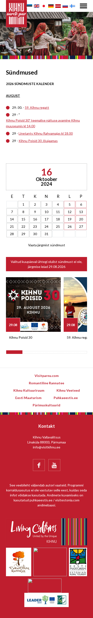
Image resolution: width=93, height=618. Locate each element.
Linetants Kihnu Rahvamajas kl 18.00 (46, 133)
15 (23, 219)
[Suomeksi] (72, 6)
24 (46, 226)
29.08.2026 (57, 267)
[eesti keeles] (29, 6)
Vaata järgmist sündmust (46, 245)
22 (23, 226)
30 (35, 234)
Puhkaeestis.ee (66, 398)
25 (58, 226)
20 (81, 219)
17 (46, 219)
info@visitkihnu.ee (46, 447)
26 (70, 226)
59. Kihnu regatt (37, 107)
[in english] (36, 6)
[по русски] (65, 6)
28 (12, 234)
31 (46, 234)
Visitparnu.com (47, 376)
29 (23, 234)
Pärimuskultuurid (46, 405)
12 (70, 212)
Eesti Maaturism (28, 398)
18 (58, 219)
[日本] (43, 6)
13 (81, 212)
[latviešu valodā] (58, 6)
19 (70, 219)
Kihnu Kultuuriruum (28, 390)
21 (12, 226)
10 (46, 212)
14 (12, 219)
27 (81, 226)
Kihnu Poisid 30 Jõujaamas (38, 141)
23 (35, 226)
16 (35, 219)
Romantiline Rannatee (46, 383)
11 (58, 212)
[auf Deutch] (51, 6)
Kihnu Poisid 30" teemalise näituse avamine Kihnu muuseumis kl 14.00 (43, 123)
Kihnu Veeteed (68, 390)
